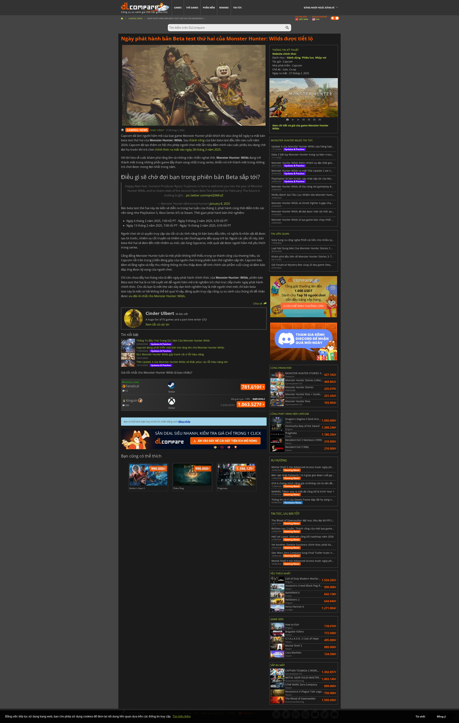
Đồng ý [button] (441, 716)
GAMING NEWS (137, 130)
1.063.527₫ (250, 404)
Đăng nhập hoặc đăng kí (319, 7)
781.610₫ (252, 387)
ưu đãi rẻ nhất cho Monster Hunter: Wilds (157, 296)
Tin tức (237, 7)
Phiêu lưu (308, 57)
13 (126, 390)
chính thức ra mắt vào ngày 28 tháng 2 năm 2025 (188, 150)
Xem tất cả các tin (157, 324)
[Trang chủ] (122, 18)
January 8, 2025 (220, 204)
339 (127, 405)
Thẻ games (192, 7)
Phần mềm (209, 7)
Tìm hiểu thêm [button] (181, 716)
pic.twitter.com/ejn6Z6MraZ (204, 195)
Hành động (294, 57)
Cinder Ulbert (156, 130)
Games (178, 7)
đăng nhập (184, 421)
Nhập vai (320, 57)
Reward (224, 7)
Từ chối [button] (420, 716)
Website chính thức (284, 53)
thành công (197, 140)
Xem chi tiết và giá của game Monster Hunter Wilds (300, 127)
